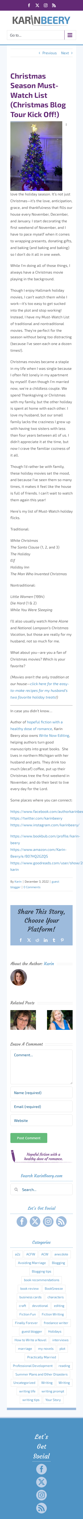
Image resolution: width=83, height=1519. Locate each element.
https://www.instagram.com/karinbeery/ (45, 825)
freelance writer (56, 1323)
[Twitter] (35, 1221)
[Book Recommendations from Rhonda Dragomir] (23, 1012)
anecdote (61, 1254)
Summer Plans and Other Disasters (41, 1374)
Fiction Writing (53, 1314)
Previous (49, 53)
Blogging (58, 1263)
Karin (18, 881)
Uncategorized (24, 1383)
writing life (27, 1391)
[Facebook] (22, 1221)
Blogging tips (41, 1271)
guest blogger (32, 1331)
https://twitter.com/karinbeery (36, 818)
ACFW (30, 1254)
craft (22, 1306)
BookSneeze (54, 1288)
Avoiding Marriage (32, 1263)
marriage (25, 1348)
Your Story (53, 1400)
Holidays (54, 1331)
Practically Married (41, 1357)
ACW (44, 1254)
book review (29, 1288)
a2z (17, 1254)
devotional (40, 1306)
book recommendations (41, 1280)
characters (55, 1297)
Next (65, 53)
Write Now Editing (54, 735)
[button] (13, 1020)
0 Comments (32, 887)
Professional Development (33, 1366)
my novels (45, 1348)
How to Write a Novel (30, 1340)
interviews (60, 1340)
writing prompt (53, 1391)
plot (62, 1348)
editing (59, 1306)
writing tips (30, 1400)
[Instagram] (48, 1221)
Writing (47, 1383)
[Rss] (61, 1221)
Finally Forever (26, 1323)
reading (64, 1366)
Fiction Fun (27, 1314)
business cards (30, 1297)
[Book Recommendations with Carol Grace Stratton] (60, 1012)
